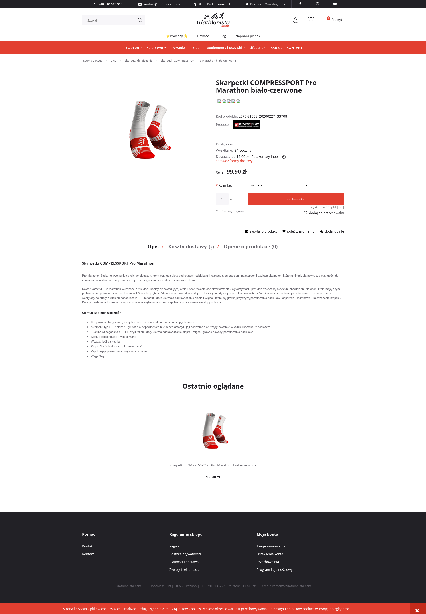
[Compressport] (246, 124)
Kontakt (88, 546)
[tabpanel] (213, 310)
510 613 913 (249, 586)
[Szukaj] (140, 20)
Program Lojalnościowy (275, 569)
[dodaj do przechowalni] (220, 426)
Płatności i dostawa (184, 561)
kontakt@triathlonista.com (291, 586)
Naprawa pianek (248, 36)
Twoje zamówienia (271, 546)
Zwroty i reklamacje (184, 569)
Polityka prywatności (185, 554)
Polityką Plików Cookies (183, 608)
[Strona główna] (213, 19)
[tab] (154, 248)
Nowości (203, 36)
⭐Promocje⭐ (176, 36)
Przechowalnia (268, 561)
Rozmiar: (224, 185)
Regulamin (177, 546)
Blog (222, 36)
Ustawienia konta (270, 554)
